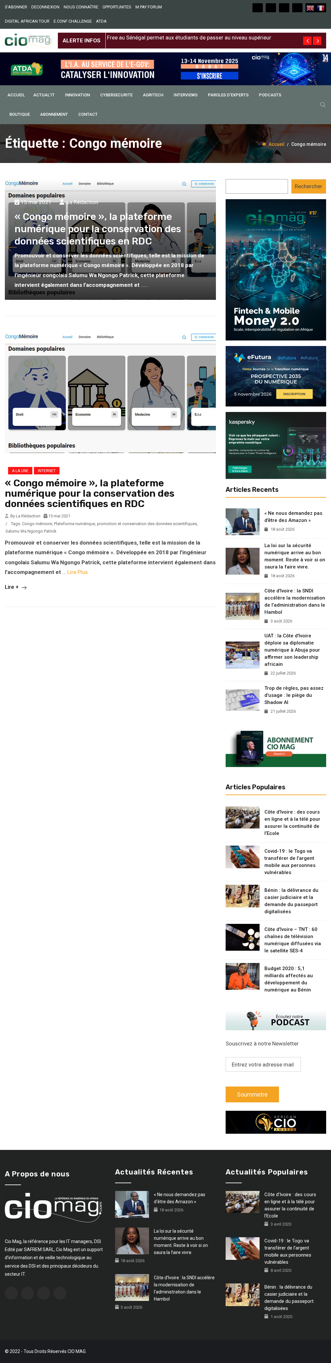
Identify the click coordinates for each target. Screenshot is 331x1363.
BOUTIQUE (19, 114)
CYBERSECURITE (116, 94)
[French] (321, 7)
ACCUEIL (16, 94)
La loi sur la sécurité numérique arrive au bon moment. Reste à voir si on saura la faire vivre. (294, 556)
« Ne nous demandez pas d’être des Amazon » (293, 516)
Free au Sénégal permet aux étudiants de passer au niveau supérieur (189, 35)
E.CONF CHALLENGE (73, 21)
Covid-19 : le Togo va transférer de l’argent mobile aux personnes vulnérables (289, 861)
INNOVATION (77, 94)
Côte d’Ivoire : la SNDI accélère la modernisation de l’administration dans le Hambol (294, 601)
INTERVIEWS (186, 94)
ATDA (101, 21)
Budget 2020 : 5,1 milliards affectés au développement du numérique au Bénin (288, 979)
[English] (310, 7)
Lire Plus (77, 572)
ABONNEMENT (54, 114)
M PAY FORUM (148, 7)
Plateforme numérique (74, 523)
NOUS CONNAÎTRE (81, 7)
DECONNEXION (45, 7)
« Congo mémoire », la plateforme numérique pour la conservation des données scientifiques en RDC (98, 229)
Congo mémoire (37, 523)
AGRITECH (153, 94)
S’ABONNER (16, 7)
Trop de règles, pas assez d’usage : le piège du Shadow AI (294, 695)
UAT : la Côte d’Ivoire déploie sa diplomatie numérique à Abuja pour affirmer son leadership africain (292, 650)
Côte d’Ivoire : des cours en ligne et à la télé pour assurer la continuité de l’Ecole (292, 822)
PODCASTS (270, 94)
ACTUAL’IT (44, 94)
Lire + (12, 587)
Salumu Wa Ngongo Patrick (31, 531)
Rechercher (308, 186)
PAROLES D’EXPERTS (228, 94)
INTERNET (47, 471)
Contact (88, 114)
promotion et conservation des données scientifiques (147, 523)
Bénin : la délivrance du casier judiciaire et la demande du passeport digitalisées (291, 900)
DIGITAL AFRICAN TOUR (27, 21)
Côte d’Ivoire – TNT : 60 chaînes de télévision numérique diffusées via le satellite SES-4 (292, 940)
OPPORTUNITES (116, 7)
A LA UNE (20, 471)
